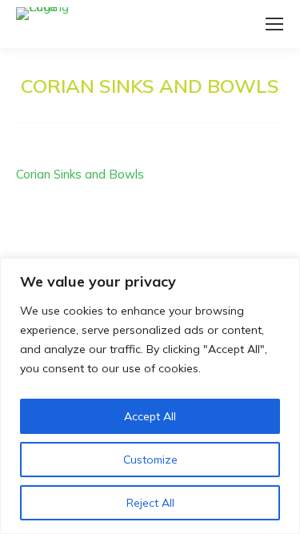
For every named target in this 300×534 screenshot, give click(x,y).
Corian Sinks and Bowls (80, 174)
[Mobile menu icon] (274, 24)
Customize (150, 459)
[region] (150, 396)
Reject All (150, 503)
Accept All (150, 416)
